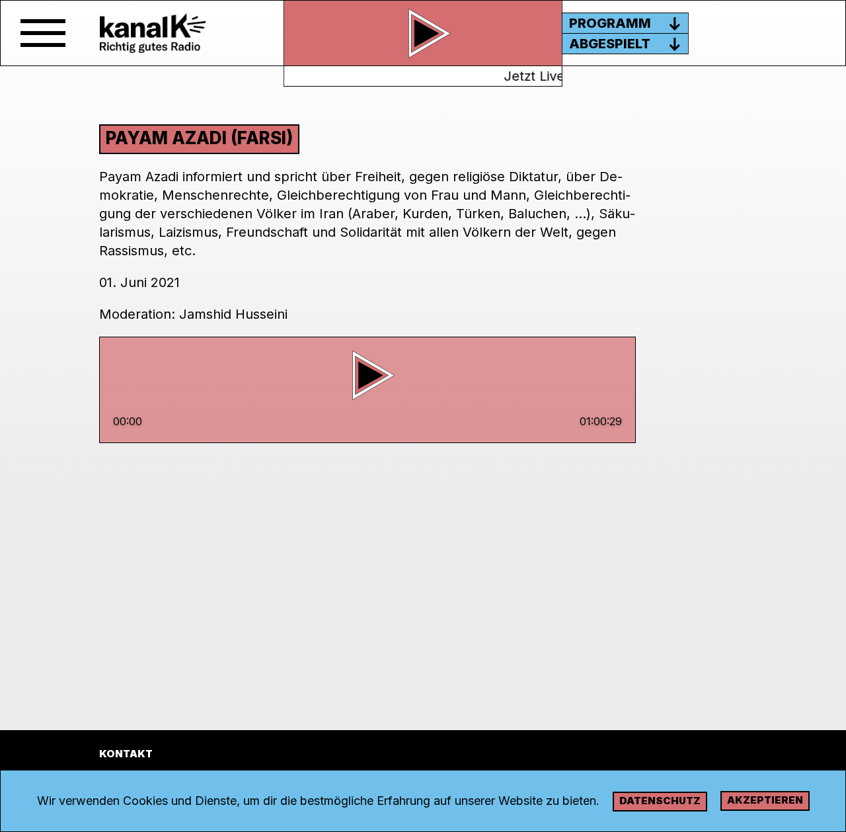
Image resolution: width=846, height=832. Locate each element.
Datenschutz (660, 800)
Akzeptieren (765, 800)
